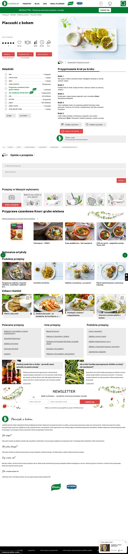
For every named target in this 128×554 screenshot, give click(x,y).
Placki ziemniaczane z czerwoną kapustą (109, 284)
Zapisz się (89, 402)
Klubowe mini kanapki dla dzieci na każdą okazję (62, 342)
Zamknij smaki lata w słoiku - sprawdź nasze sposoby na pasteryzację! (35, 365)
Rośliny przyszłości (23, 15)
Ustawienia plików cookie (10, 552)
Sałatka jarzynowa (11, 343)
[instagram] (127, 279)
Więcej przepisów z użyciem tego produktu (18, 219)
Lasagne (7, 354)
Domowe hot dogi (11, 349)
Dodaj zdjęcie (11, 205)
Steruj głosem (96, 125)
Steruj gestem (71, 125)
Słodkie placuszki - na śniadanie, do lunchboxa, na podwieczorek (47, 315)
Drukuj (7, 54)
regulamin (31, 550)
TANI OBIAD (42, 147)
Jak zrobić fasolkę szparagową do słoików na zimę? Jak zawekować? (101, 365)
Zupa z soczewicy (95, 331)
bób (19, 147)
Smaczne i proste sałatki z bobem (109, 316)
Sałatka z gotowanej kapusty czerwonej (104, 346)
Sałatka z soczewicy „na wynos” (78, 283)
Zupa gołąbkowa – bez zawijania (78, 243)
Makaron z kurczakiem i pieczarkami (60, 354)
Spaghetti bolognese (12, 338)
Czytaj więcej (27, 383)
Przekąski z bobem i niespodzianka (75, 313)
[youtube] (127, 275)
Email (9, 116)
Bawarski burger (52, 331)
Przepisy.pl (5, 15)
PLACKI (10, 147)
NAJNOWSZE (54, 147)
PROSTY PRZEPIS (29, 147)
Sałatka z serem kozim (97, 336)
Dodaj (121, 180)
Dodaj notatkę (72, 131)
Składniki (13, 15)
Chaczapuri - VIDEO (42, 243)
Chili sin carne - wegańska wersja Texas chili (110, 244)
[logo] (10, 3)
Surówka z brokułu (41, 283)
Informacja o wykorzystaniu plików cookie (77, 550)
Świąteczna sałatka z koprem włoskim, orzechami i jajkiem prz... (14, 284)
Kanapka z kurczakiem (55, 349)
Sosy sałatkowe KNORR (69, 147)
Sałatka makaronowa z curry (100, 341)
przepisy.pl (9, 37)
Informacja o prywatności (49, 550)
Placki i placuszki (11, 313)
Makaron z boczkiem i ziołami (57, 336)
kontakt (20, 550)
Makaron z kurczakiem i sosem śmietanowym (16, 332)
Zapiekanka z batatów (97, 352)
